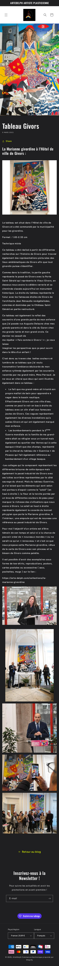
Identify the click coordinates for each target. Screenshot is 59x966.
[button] (6, 15)
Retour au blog (31, 851)
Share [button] (9, 141)
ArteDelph (17, 957)
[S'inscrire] (49, 898)
